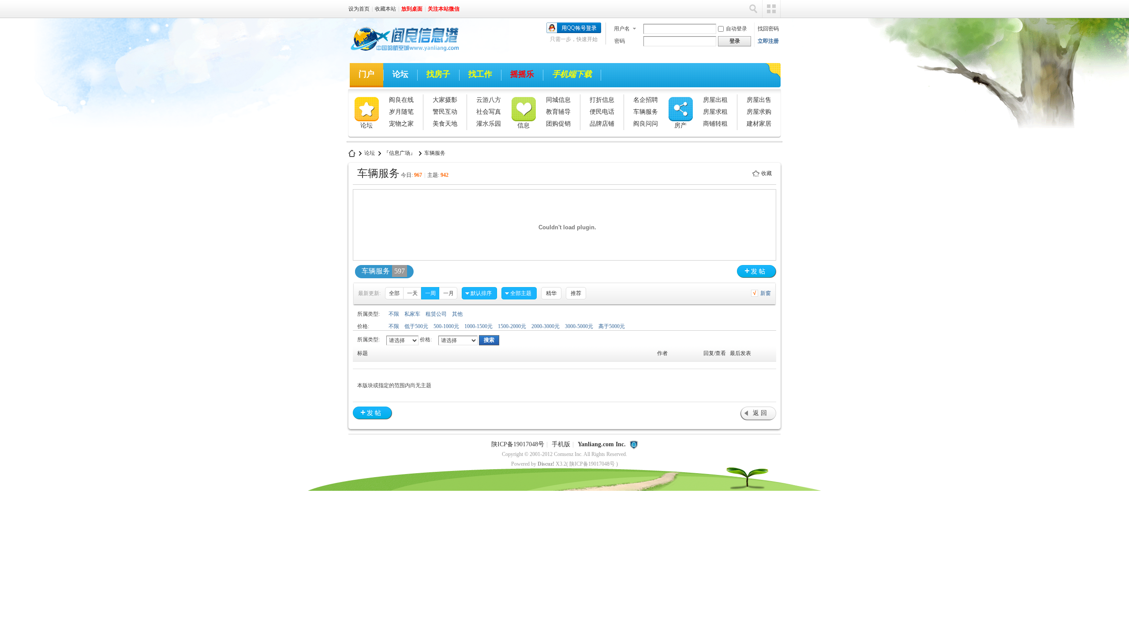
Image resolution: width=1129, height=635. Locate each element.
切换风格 (771, 9)
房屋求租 (715, 111)
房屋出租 (715, 100)
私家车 (412, 314)
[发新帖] (756, 271)
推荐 (576, 293)
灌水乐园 (488, 123)
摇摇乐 (522, 74)
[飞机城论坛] (401, 52)
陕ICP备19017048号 (517, 444)
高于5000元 (611, 326)
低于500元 (416, 326)
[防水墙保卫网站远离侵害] (633, 444)
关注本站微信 (444, 9)
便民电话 (602, 111)
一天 (412, 293)
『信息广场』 (399, 153)
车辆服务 (645, 111)
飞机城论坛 (351, 153)
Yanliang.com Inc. (602, 444)
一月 (448, 293)
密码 (619, 41)
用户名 (622, 29)
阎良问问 (645, 123)
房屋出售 (759, 100)
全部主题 (520, 293)
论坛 (400, 74)
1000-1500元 (478, 326)
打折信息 (602, 100)
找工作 (480, 74)
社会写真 (488, 111)
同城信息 (558, 100)
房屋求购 (759, 111)
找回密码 (768, 29)
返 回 (760, 413)
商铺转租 (715, 123)
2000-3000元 (545, 326)
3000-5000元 (579, 326)
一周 (430, 293)
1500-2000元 (512, 326)
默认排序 (481, 293)
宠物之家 (401, 123)
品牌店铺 (602, 123)
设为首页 (359, 9)
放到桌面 (411, 9)
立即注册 (768, 41)
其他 (457, 314)
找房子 (438, 74)
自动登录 (736, 29)
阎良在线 (401, 100)
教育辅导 (558, 111)
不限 (394, 314)
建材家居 (759, 123)
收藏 (766, 173)
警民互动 (445, 111)
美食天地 (445, 123)
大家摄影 (445, 100)
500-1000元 (446, 326)
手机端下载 (572, 74)
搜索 (753, 9)
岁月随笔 (401, 111)
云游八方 (488, 100)
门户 (366, 74)
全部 (394, 293)
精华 (551, 293)
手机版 (561, 444)
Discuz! (546, 464)
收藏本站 (385, 9)
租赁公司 (436, 314)
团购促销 (558, 123)
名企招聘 (645, 100)
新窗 (765, 293)
